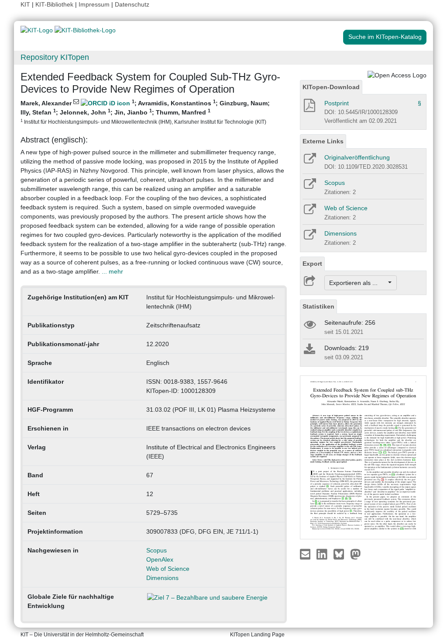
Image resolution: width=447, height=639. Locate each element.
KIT (25, 4)
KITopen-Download (331, 86)
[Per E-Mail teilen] (306, 553)
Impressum (94, 4)
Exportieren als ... (357, 282)
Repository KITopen (55, 57)
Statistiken (318, 306)
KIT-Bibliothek (55, 4)
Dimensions (162, 577)
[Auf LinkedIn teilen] (323, 553)
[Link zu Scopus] (309, 186)
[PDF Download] (309, 107)
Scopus (156, 550)
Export (312, 263)
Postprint (336, 103)
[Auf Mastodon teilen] (355, 553)
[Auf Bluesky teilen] (341, 553)
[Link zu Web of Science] (309, 211)
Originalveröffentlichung (357, 157)
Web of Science (167, 568)
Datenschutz (132, 4)
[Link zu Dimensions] (309, 237)
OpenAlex (159, 559)
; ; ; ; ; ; (145, 112)
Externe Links (323, 141)
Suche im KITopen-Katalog (385, 36)
